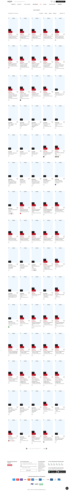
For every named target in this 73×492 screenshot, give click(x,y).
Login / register (60, 1)
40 (44, 448)
